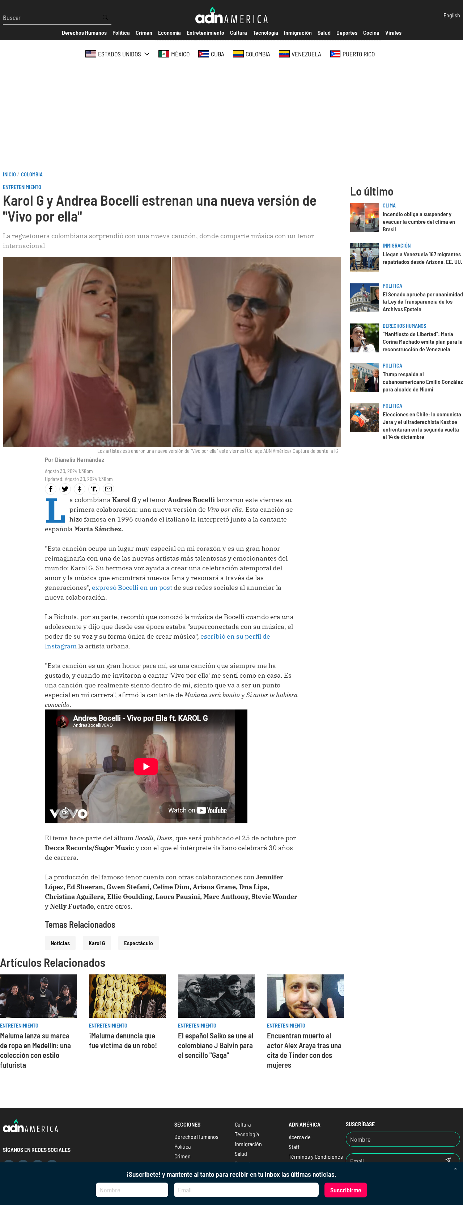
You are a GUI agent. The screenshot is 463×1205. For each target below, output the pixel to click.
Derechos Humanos (404, 326)
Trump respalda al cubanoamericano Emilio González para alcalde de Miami (423, 381)
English (451, 15)
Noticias (60, 942)
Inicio (9, 174)
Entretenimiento (22, 187)
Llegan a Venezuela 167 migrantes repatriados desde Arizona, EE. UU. (422, 257)
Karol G (97, 942)
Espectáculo (138, 942)
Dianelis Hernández (79, 459)
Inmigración (397, 246)
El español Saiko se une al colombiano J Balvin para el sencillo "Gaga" (216, 1045)
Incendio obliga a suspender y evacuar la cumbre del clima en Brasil (419, 221)
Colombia (32, 174)
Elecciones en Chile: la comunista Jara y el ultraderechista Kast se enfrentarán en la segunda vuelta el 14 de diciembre (422, 425)
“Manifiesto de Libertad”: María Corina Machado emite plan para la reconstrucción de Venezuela (423, 341)
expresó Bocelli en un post (133, 587)
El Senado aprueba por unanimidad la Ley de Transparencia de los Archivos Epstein (423, 302)
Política (392, 286)
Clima (389, 205)
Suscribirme (345, 1190)
